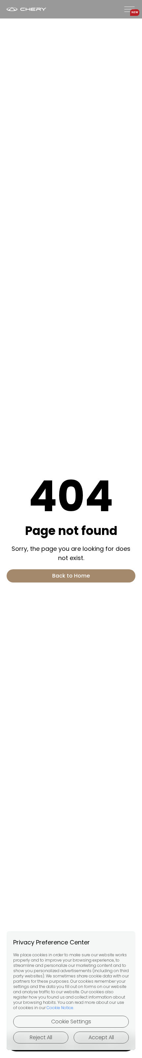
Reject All (41, 1037)
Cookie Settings (71, 1021)
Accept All (101, 1037)
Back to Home (71, 576)
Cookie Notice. (60, 1007)
